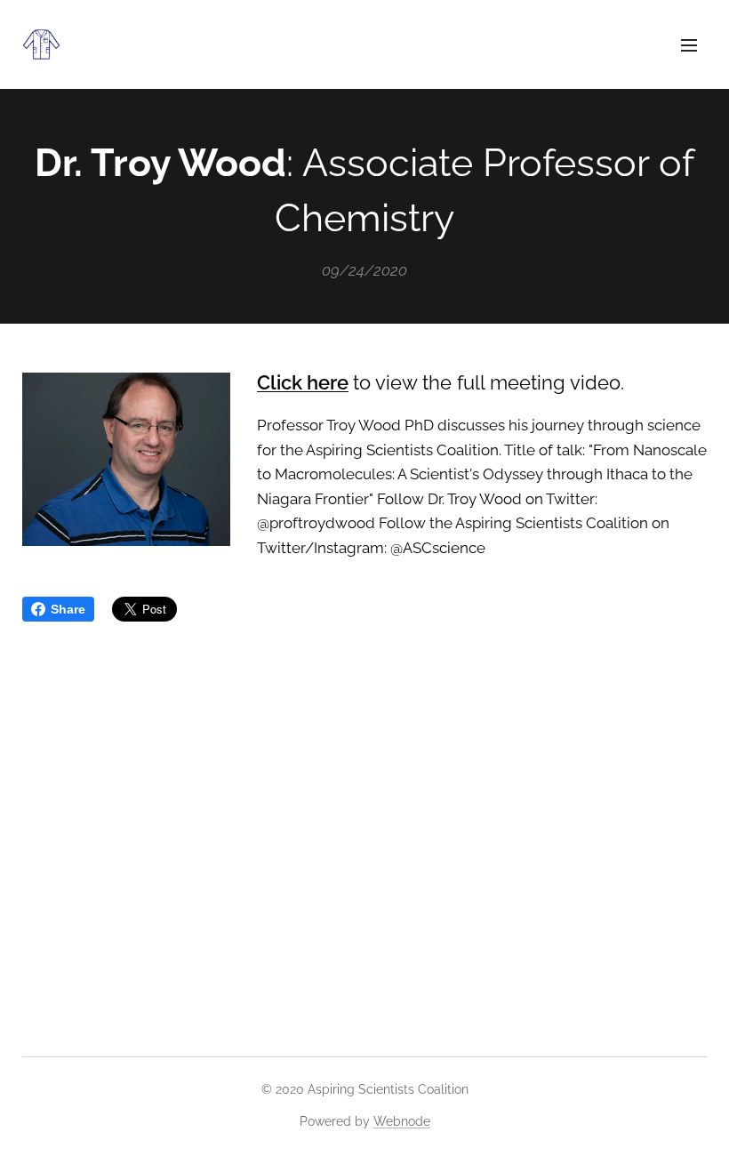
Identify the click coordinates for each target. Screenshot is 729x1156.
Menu (689, 44)
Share (68, 609)
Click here (302, 382)
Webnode (401, 1121)
